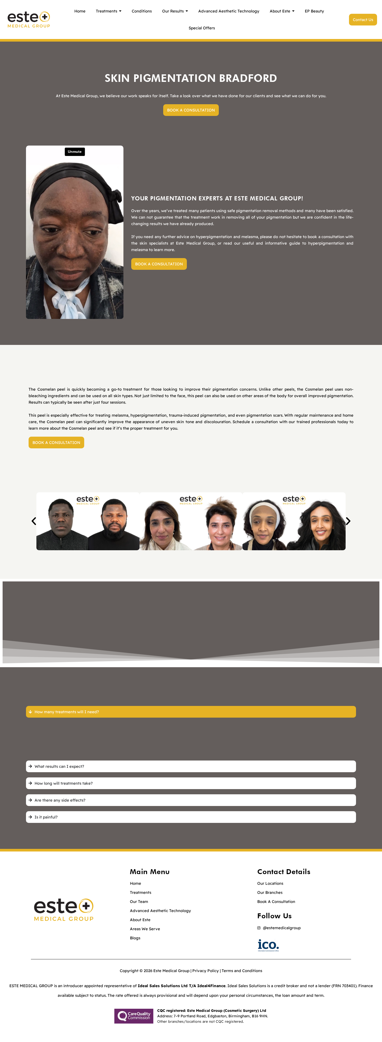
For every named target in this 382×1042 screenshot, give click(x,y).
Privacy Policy (205, 970)
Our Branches (269, 892)
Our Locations (270, 883)
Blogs (135, 937)
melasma (139, 249)
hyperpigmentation (326, 243)
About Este (140, 919)
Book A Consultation (276, 901)
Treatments (140, 892)
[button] (34, 521)
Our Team (139, 901)
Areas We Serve (145, 928)
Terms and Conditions (242, 970)
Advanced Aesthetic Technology (160, 910)
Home (135, 883)
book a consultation (326, 236)
